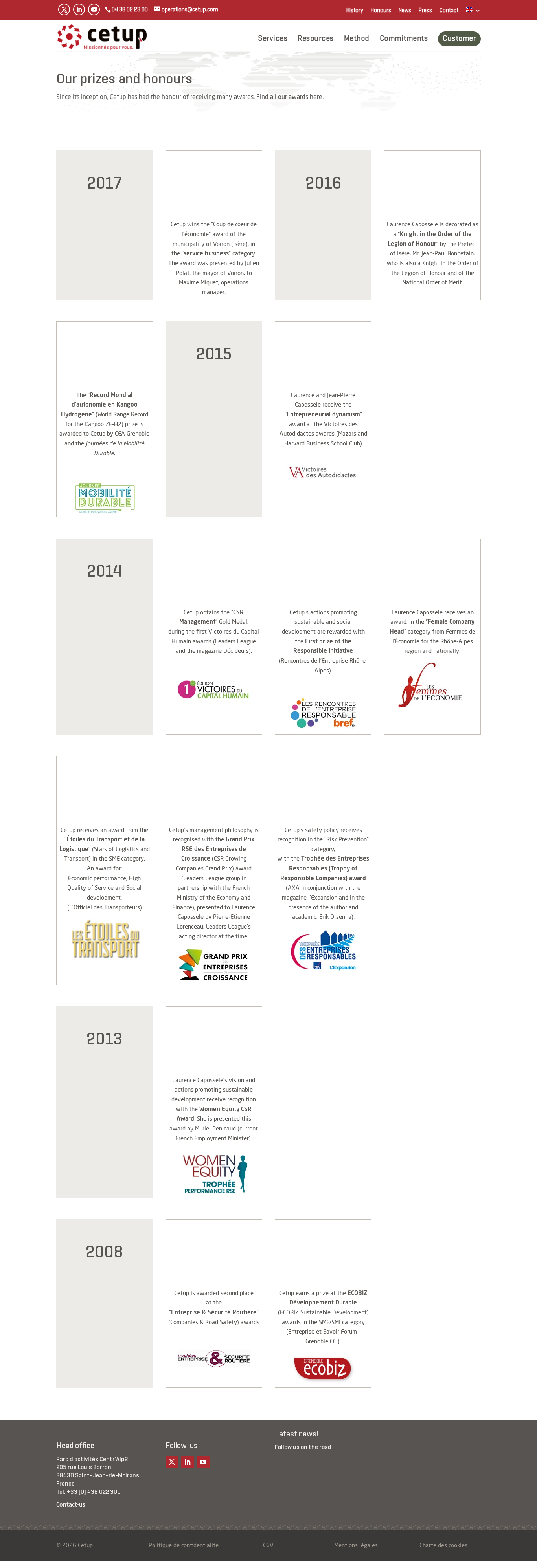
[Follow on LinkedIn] (187, 1462)
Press (425, 10)
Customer (459, 38)
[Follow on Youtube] (203, 1462)
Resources (316, 39)
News (405, 10)
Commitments (404, 39)
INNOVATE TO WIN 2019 (309, 1499)
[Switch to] (473, 13)
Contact (449, 10)
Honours (381, 10)
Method (357, 39)
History (354, 10)
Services (272, 39)
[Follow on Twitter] (172, 1462)
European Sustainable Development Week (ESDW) (355, 1482)
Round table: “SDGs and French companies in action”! (362, 1465)
